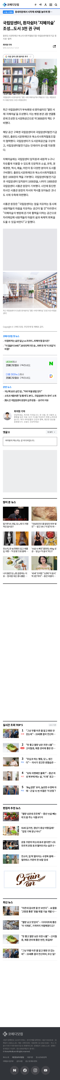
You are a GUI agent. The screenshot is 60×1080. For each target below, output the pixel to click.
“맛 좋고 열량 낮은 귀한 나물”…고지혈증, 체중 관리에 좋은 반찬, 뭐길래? (41, 746)
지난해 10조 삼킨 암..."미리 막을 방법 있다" (23, 391)
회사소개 (6, 1057)
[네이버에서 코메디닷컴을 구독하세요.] (30, 363)
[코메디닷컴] (24, 1070)
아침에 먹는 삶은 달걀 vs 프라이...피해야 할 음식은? (27, 340)
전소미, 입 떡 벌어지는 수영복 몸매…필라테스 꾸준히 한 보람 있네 (38, 857)
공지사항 (19, 1061)
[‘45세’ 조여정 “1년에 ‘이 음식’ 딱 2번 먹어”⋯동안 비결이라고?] (44, 563)
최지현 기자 (19, 411)
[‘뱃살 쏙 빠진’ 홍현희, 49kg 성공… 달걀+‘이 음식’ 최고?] (44, 539)
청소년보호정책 (41, 1057)
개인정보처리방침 (18, 1057)
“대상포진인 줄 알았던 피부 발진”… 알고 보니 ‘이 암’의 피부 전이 (44, 525)
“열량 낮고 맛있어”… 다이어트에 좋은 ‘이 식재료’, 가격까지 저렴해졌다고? (38, 923)
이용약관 (30, 1057)
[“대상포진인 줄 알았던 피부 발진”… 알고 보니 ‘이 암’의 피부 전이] (44, 514)
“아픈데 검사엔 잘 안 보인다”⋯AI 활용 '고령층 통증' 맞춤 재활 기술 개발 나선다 (39, 911)
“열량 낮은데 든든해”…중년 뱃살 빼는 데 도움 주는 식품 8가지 (39, 815)
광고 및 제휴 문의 (31, 1061)
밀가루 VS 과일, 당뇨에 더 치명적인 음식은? (15, 525)
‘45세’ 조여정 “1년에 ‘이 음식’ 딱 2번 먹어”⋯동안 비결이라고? (43, 575)
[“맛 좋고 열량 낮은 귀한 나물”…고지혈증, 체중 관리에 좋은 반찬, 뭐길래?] (11, 939)
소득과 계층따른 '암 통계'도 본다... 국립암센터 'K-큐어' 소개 (30, 395)
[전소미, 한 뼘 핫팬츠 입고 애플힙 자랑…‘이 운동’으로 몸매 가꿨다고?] (16, 539)
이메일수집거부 (8, 1061)
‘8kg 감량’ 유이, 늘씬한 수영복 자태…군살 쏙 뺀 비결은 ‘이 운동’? (41, 788)
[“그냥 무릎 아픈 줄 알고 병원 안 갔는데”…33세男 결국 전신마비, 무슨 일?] (11, 953)
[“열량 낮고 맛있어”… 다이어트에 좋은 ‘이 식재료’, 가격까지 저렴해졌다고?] (11, 925)
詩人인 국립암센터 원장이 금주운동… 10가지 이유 (26, 400)
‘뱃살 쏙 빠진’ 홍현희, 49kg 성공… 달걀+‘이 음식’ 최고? (43, 550)
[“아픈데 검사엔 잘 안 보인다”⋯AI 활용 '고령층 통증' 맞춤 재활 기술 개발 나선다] (11, 910)
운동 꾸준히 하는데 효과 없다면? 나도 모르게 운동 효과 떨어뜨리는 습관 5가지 (38, 845)
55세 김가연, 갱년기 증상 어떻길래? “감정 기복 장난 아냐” (37, 829)
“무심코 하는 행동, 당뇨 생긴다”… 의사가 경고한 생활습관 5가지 (41, 760)
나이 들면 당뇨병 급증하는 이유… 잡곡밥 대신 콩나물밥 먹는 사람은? (15, 575)
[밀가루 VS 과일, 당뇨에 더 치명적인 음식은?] (16, 514)
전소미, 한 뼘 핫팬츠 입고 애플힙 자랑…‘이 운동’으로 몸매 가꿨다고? (15, 550)
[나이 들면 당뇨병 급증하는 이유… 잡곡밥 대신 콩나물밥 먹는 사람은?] (16, 563)
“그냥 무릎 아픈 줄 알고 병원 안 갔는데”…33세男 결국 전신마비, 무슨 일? (41, 732)
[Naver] (14, 1070)
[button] (35, 4)
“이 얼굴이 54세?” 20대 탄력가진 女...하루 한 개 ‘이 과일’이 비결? (30, 347)
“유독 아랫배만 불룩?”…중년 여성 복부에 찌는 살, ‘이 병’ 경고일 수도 (40, 774)
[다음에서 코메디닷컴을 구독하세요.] (30, 376)
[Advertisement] (30, 685)
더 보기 (50, 432)
